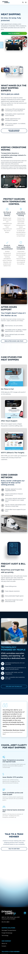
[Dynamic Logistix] (9, 913)
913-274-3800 (5, 922)
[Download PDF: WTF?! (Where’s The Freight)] (14, 439)
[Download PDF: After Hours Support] (14, 407)
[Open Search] (22, 2)
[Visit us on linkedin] (24, 913)
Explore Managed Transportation (14, 131)
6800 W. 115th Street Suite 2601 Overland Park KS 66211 (11, 918)
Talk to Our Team (14, 848)
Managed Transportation (9, 930)
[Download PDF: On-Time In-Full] (14, 375)
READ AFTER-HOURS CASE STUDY (14, 341)
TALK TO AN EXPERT (14, 33)
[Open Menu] (25, 2)
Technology (5, 935)
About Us (4, 943)
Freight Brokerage (7, 933)
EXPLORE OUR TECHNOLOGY (14, 686)
